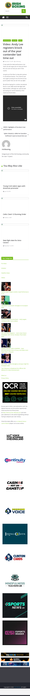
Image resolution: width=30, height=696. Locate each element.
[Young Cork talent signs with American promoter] (15, 171)
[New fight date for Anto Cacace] (15, 225)
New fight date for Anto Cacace (12, 241)
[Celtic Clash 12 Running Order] (15, 198)
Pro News (14, 40)
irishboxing (18, 61)
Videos (20, 40)
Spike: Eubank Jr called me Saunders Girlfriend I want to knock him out (15, 135)
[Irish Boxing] (3, 17)
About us (3, 375)
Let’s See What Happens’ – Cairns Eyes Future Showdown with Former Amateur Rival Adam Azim (13, 334)
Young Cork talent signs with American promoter (14, 187)
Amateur (3, 268)
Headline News (7, 40)
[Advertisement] (15, 692)
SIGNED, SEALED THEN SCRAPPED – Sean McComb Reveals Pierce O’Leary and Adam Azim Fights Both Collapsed (14, 350)
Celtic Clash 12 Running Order (14, 214)
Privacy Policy (5, 378)
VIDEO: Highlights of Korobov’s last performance (14, 128)
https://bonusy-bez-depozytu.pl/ (12, 412)
